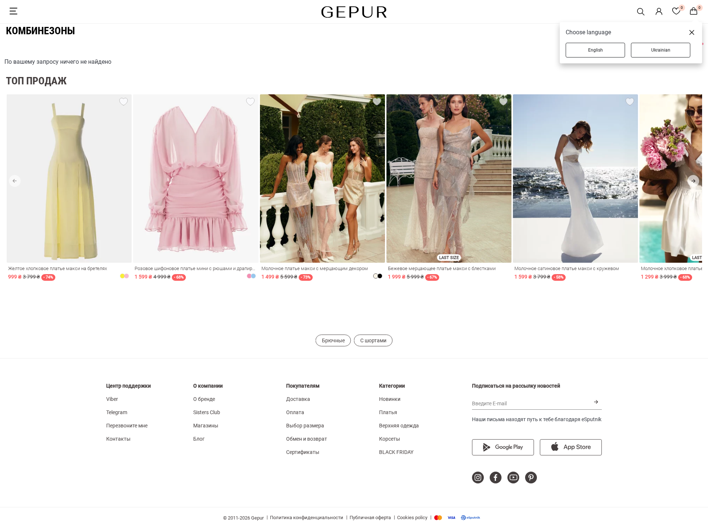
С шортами (373, 340)
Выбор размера (305, 426)
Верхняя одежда (399, 426)
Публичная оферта (370, 517)
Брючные (333, 340)
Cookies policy (412, 517)
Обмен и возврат (306, 439)
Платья (388, 412)
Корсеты (389, 439)
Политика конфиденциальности (306, 517)
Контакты (118, 439)
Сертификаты (302, 452)
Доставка (298, 399)
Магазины (205, 426)
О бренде (204, 399)
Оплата (295, 412)
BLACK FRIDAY (396, 452)
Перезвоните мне (127, 426)
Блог (199, 439)
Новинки (389, 399)
